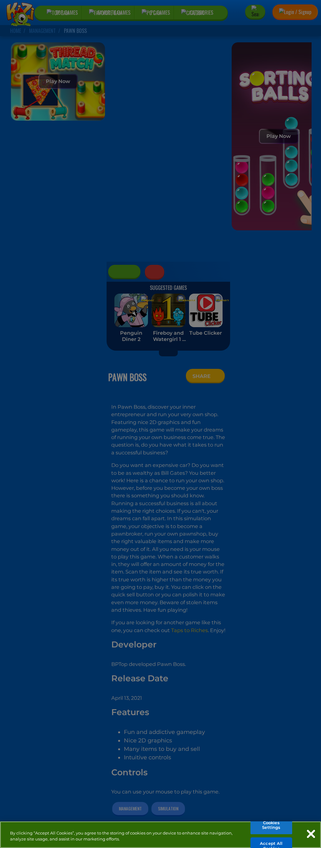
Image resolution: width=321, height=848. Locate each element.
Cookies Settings (271, 825)
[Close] (311, 834)
